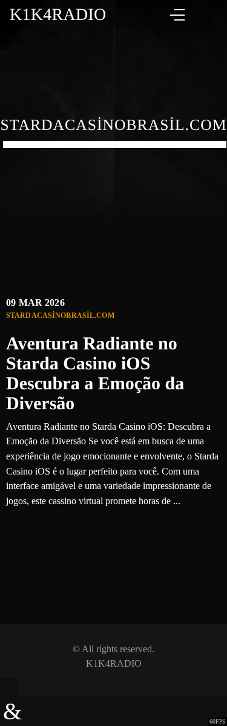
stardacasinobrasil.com (60, 315)
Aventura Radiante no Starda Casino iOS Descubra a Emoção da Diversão (95, 373)
